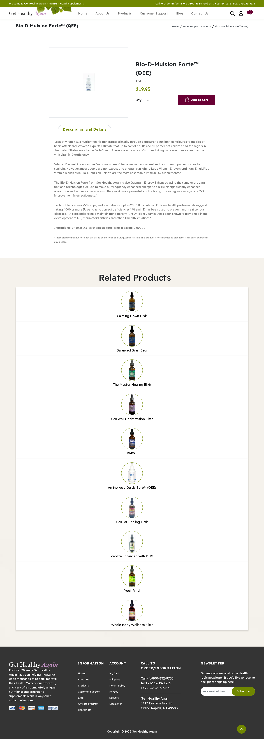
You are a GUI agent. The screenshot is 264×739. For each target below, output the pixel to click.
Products (125, 13)
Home (82, 13)
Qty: (139, 100)
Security (114, 697)
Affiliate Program (88, 703)
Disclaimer (115, 703)
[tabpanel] (132, 191)
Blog (179, 13)
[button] (241, 13)
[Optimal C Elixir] (88, 82)
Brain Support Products (197, 26)
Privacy (113, 691)
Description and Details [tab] (84, 129)
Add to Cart (199, 100)
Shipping (114, 679)
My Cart (114, 673)
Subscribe (243, 691)
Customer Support (154, 13)
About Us (103, 13)
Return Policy (117, 685)
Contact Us (199, 13)
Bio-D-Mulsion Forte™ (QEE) (231, 26)
